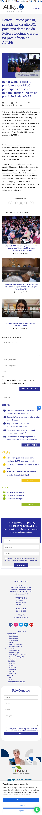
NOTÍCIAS (10, 676)
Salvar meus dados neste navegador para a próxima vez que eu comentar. (18, 381)
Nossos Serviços (14, 653)
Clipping (12, 663)
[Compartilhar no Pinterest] (21, 203)
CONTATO (10, 680)
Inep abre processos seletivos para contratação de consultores (20, 425)
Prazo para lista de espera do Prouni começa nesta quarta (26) (21, 431)
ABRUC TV (12, 667)
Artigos (11, 665)
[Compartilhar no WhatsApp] (32, 203)
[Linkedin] (26, 625)
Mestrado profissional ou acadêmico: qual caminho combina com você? (22, 411)
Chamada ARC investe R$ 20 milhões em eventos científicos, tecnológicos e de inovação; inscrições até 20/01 (21, 248)
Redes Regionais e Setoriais (18, 655)
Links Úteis (12, 673)
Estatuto (11, 642)
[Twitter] (21, 625)
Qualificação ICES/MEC (16, 657)
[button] (37, 810)
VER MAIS (30, 480)
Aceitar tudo (21, 800)
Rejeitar (21, 811)
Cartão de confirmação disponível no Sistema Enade (21, 324)
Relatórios (12, 669)
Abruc (7, 103)
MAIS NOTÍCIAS (31, 445)
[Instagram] (16, 625)
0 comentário (20, 105)
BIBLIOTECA (11, 661)
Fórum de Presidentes (16, 644)
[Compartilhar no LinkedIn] (26, 203)
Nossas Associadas (15, 650)
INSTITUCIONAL (12, 634)
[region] (21, 798)
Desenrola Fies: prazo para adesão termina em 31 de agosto (23, 418)
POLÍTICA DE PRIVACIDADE (16, 682)
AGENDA (9, 678)
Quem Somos (13, 636)
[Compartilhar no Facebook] (16, 203)
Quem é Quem (13, 638)
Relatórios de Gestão (15, 646)
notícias (8, 105)
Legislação (12, 671)
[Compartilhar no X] (10, 203)
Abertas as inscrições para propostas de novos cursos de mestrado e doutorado (22, 438)
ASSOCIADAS (11, 648)
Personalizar (21, 805)
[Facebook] (11, 625)
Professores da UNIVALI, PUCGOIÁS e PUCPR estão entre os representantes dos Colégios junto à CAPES (20, 286)
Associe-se (12, 659)
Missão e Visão (13, 640)
